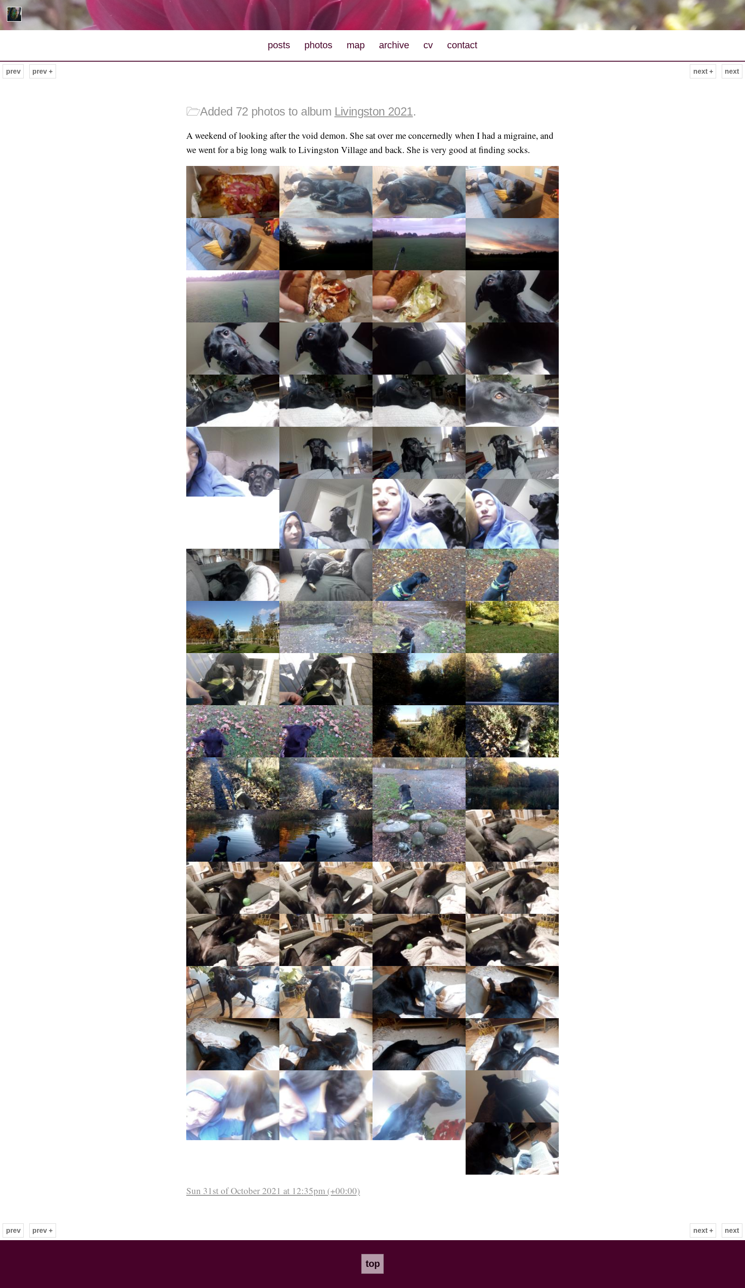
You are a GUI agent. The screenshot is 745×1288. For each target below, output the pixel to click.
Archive (394, 45)
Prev (13, 71)
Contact (462, 45)
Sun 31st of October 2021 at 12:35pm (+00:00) (273, 1191)
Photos (318, 45)
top (373, 1263)
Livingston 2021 (374, 111)
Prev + (42, 71)
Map (356, 45)
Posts (279, 45)
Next (732, 71)
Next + (703, 71)
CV (428, 45)
